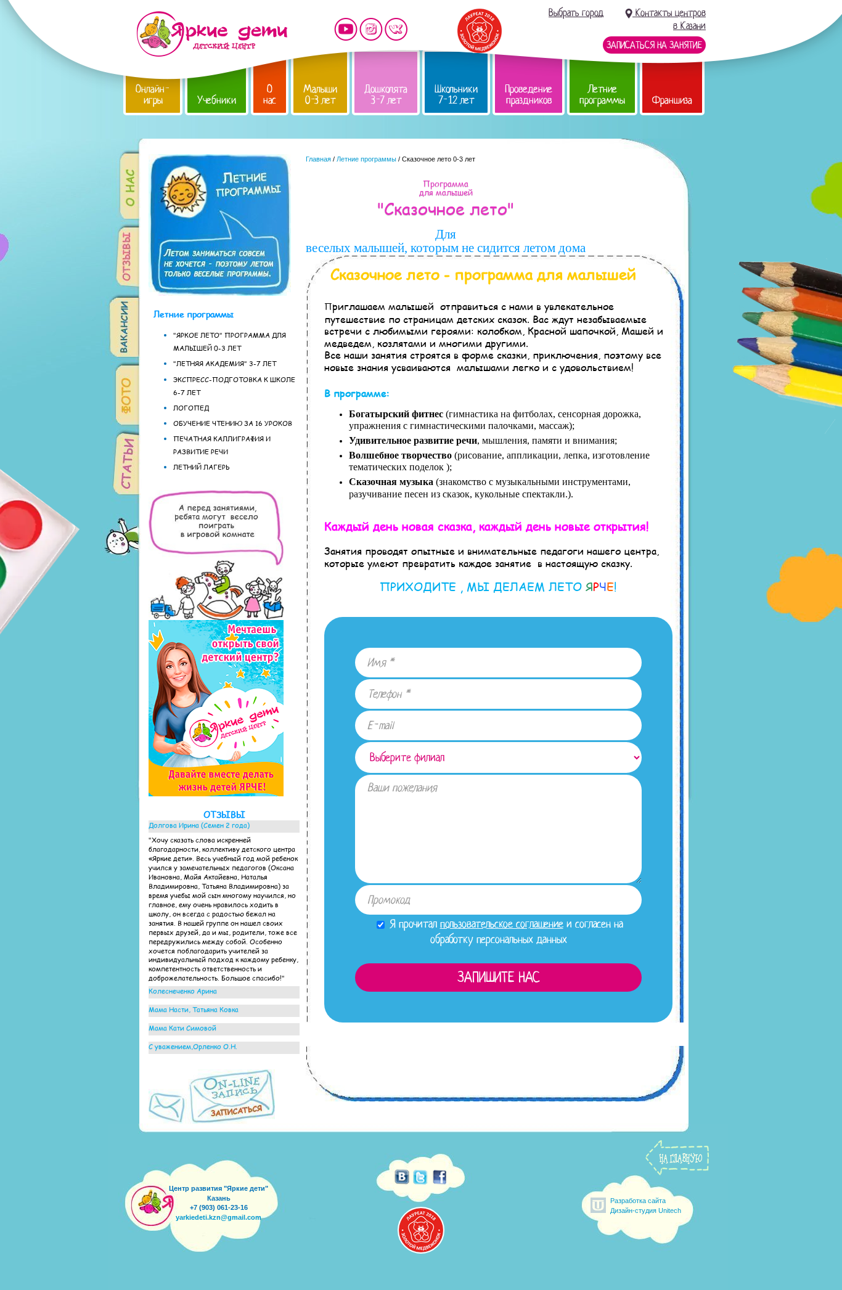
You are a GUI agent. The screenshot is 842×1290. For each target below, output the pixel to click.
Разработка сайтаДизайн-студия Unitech (645, 1205)
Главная (318, 159)
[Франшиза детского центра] (216, 793)
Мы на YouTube (346, 29)
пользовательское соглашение (501, 923)
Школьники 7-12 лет (456, 94)
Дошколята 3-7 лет (385, 94)
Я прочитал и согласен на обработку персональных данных (504, 931)
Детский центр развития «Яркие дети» (211, 34)
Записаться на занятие (654, 45)
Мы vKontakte (396, 29)
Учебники (216, 100)
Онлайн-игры (153, 94)
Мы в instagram (371, 29)
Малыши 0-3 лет (320, 94)
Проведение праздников (528, 94)
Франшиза (672, 100)
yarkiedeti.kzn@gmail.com (218, 1217)
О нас (269, 94)
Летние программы (602, 94)
